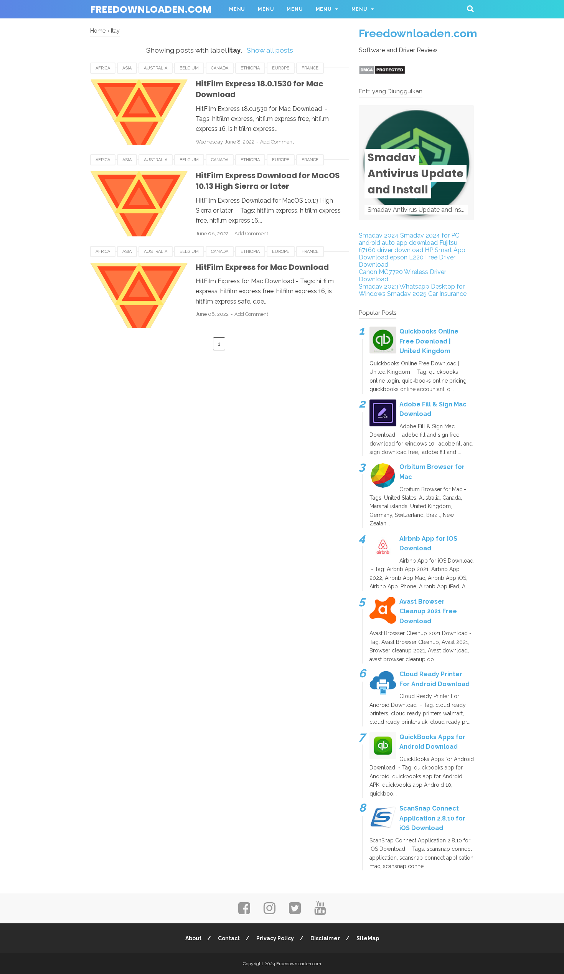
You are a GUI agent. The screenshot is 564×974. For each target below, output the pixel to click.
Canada (219, 68)
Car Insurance (447, 293)
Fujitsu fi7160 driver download (408, 246)
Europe (280, 68)
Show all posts (270, 50)
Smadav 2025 (407, 293)
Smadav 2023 (378, 286)
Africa (103, 68)
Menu (237, 9)
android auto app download (398, 242)
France (310, 68)
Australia (155, 68)
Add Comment (277, 142)
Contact (229, 938)
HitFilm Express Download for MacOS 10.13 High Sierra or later (268, 181)
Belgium (189, 68)
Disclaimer (325, 938)
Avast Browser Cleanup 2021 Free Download (428, 611)
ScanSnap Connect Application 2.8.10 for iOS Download (432, 818)
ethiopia (250, 68)
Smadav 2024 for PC (429, 235)
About (193, 938)
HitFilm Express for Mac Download (262, 267)
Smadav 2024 (379, 235)
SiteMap (367, 938)
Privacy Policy (275, 938)
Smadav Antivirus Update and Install (415, 173)
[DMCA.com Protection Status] (382, 72)
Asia (127, 68)
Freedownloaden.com (151, 9)
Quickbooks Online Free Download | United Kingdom (428, 341)
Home (98, 30)
